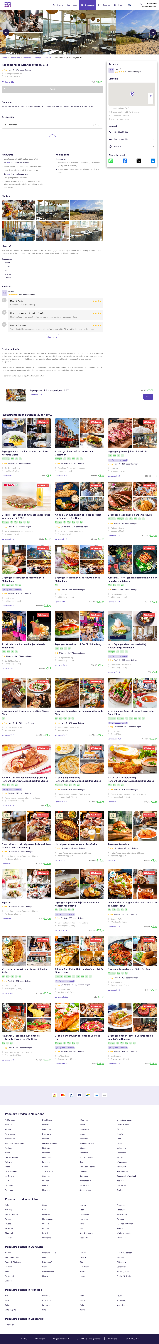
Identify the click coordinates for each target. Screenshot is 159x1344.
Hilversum (84, 1120)
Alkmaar (8, 1124)
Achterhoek (10, 1120)
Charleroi (9, 1233)
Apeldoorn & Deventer (14, 1143)
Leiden (82, 1134)
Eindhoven (46, 1148)
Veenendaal (122, 1152)
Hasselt (45, 1224)
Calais (7, 1305)
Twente (120, 1134)
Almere (8, 1129)
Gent (44, 1210)
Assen (7, 1152)
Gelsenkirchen (48, 1271)
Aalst (7, 1205)
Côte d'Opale (10, 1310)
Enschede (46, 1152)
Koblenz (83, 1253)
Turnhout (120, 1219)
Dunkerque (47, 1296)
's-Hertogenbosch (124, 1120)
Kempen (45, 1228)
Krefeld (83, 1257)
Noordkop (84, 1152)
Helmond (46, 1190)
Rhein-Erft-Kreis (124, 1276)
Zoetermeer (122, 1185)
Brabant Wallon (11, 1214)
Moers (82, 1271)
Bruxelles (9, 1228)
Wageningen (122, 1162)
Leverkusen (84, 1267)
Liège (82, 1210)
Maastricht (84, 1138)
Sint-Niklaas (122, 1214)
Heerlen (45, 1185)
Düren (44, 1257)
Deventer (46, 1124)
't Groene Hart (48, 1171)
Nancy (82, 1300)
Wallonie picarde (124, 1233)
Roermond (84, 1176)
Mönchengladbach (124, 1253)
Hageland (46, 1214)
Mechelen (84, 1219)
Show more (52, 337)
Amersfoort (10, 1134)
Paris (82, 1305)
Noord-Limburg (86, 1157)
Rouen (119, 1296)
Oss (81, 1162)
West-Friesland (123, 1171)
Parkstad (83, 1171)
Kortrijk (45, 1233)
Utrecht (120, 1143)
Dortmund (9, 1276)
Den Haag (9, 1190)
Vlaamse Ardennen (125, 1224)
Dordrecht (46, 1134)
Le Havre (46, 1305)
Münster (120, 1257)
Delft (7, 1181)
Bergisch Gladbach (13, 1262)
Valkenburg (121, 1148)
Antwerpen (10, 1210)
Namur (82, 1228)
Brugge (8, 1219)
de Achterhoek (11, 1171)
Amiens (8, 1296)
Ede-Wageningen (49, 1143)
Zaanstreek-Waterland (126, 1176)
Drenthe (45, 1138)
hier (8, 162)
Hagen (45, 1276)
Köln (81, 1262)
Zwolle (120, 1190)
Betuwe (8, 1162)
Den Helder (47, 1120)
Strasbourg (121, 1300)
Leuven (83, 1205)
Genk (44, 1205)
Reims (82, 1310)
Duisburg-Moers (49, 1253)
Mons (82, 1224)
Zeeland (120, 1181)
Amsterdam (10, 1138)
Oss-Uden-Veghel (87, 1166)
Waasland (121, 1228)
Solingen (8, 1281)
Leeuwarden (85, 1129)
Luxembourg (85, 1214)
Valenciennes (122, 1305)
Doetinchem (47, 1129)
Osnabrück (121, 1267)
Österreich (9, 1325)
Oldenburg (121, 1262)
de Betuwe (9, 1176)
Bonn (7, 1271)
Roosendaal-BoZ (87, 1181)
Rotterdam (84, 1185)
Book (148, 397)
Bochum (8, 1267)
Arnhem (8, 1148)
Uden (119, 1138)
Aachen (8, 1253)
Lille (44, 1310)
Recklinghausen (123, 1271)
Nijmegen (84, 1148)
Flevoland (46, 1157)
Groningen (46, 1176)
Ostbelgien (121, 1205)
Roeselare (121, 1210)
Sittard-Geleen (123, 1124)
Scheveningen (85, 1190)
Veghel (120, 1157)
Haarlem (45, 1181)
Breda (7, 1166)
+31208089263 (132, 1339)
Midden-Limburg (87, 1143)
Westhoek (121, 1238)
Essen (44, 1267)
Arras (7, 1300)
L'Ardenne (46, 1238)
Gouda (45, 1166)
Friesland (46, 1162)
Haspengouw (47, 1219)
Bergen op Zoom (12, 1157)
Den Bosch (9, 1185)
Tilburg (120, 1129)
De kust (8, 1238)
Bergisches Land (12, 1257)
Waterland (121, 1166)
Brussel (8, 1224)
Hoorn (82, 1124)
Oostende (84, 1238)
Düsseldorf (47, 1262)
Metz (82, 1296)
